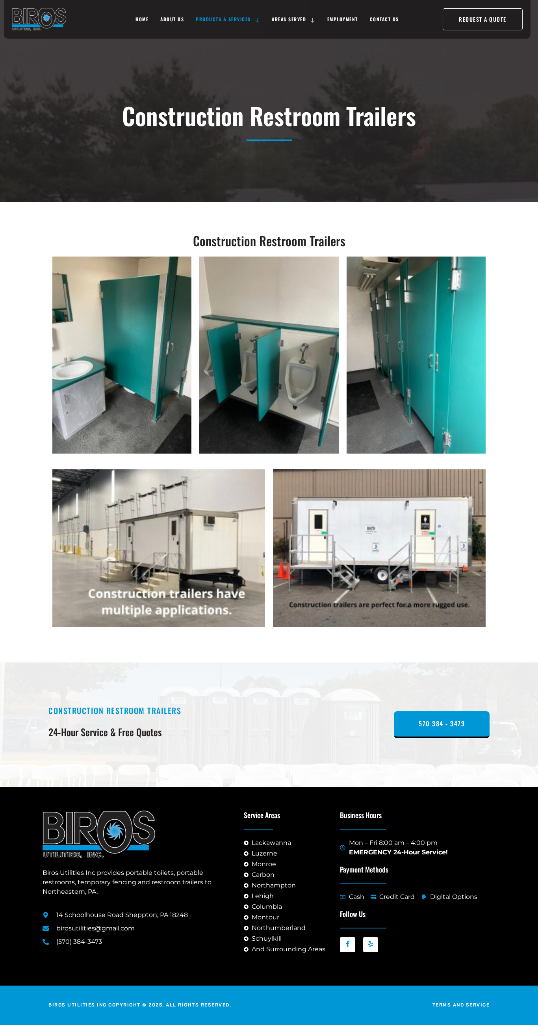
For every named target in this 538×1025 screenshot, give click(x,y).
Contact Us (384, 19)
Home (141, 19)
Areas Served (289, 19)
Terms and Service (461, 1005)
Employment (342, 19)
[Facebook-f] (347, 944)
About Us (172, 19)
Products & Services (223, 19)
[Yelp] (370, 944)
